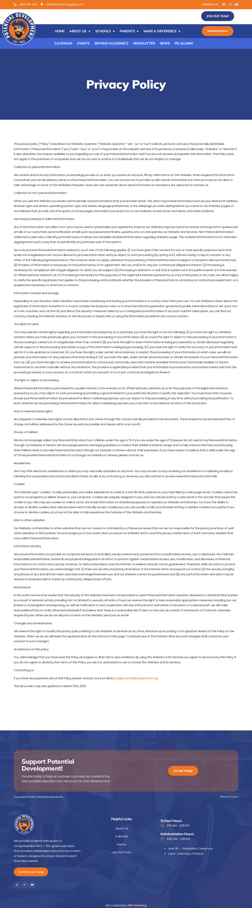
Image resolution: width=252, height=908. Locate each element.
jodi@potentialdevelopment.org (136, 678)
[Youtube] (236, 4)
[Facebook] (223, 4)
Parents (127, 31)
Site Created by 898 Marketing (126, 905)
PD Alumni (184, 43)
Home (60, 31)
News (165, 43)
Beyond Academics (111, 43)
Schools (103, 31)
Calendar (63, 43)
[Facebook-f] (17, 885)
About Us (77, 31)
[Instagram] (230, 4)
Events (83, 43)
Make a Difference (160, 31)
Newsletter (144, 43)
